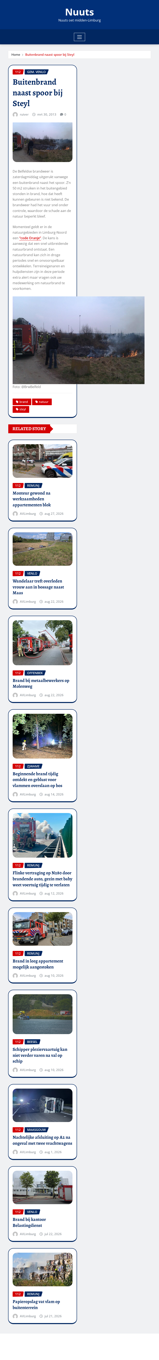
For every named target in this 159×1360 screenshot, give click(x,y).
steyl (22, 409)
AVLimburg (28, 513)
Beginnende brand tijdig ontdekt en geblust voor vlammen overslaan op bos (37, 780)
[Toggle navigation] (79, 37)
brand (23, 402)
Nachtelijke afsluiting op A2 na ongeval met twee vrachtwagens (42, 1140)
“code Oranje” (30, 238)
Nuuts (79, 11)
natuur (43, 402)
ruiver (24, 114)
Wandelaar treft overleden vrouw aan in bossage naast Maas (38, 587)
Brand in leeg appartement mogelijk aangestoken (38, 964)
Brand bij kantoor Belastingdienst (29, 1222)
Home (15, 54)
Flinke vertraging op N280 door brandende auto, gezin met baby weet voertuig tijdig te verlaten (42, 879)
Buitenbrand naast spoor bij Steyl (49, 54)
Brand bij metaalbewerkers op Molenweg (41, 683)
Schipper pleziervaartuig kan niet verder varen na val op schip (40, 1055)
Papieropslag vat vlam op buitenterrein (36, 1304)
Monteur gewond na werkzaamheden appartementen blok (32, 499)
